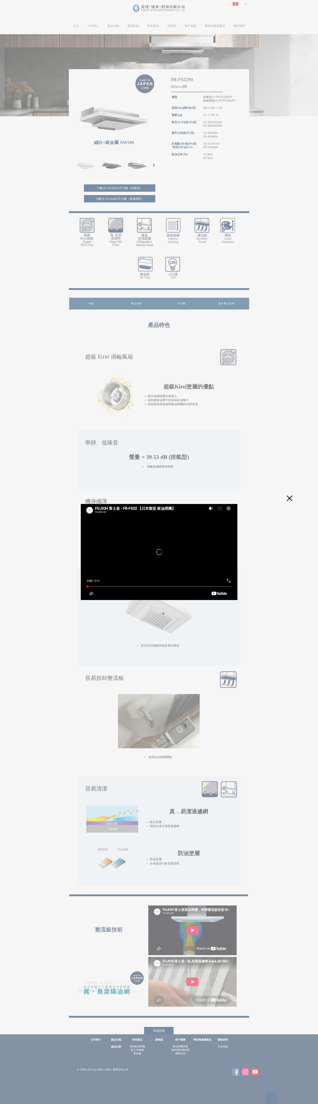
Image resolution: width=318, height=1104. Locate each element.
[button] (290, 498)
